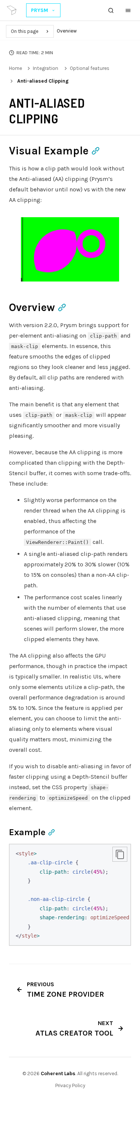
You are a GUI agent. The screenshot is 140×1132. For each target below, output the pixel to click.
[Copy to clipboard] (119, 854)
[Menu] (128, 10)
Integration (45, 68)
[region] (70, 894)
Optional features (89, 68)
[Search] (111, 10)
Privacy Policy (70, 1085)
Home (15, 68)
